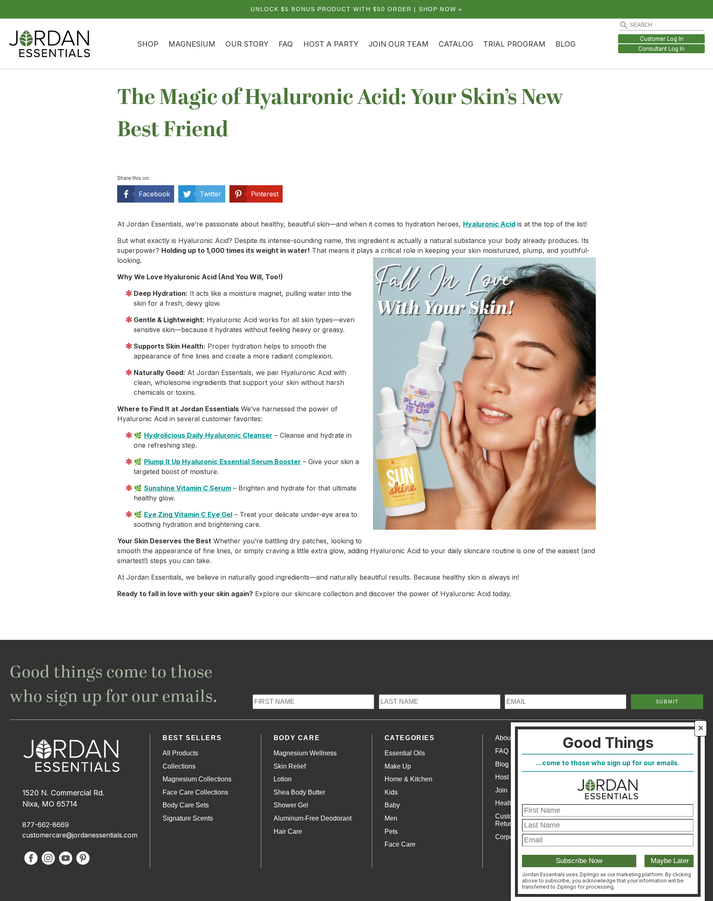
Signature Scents (188, 818)
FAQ (286, 44)
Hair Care (288, 831)
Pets (391, 831)
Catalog (456, 44)
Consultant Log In (661, 48)
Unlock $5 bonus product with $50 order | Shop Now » (356, 9)
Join (501, 790)
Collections (179, 766)
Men (391, 818)
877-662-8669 (45, 825)
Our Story (247, 44)
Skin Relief (290, 766)
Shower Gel (291, 805)
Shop (147, 44)
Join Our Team (398, 44)
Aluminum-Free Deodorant (313, 818)
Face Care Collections (195, 792)
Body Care (297, 737)
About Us (508, 737)
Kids (391, 792)
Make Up (398, 766)
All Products (180, 753)
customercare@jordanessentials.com (79, 835)
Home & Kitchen (408, 779)
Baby (392, 805)
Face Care (400, 844)
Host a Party (331, 44)
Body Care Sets (186, 805)
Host (502, 777)
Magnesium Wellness (305, 753)
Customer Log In (661, 38)
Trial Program (514, 44)
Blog (565, 44)
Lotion (283, 779)
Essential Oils (405, 753)
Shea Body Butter (299, 792)
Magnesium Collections (197, 779)
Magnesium (191, 44)
